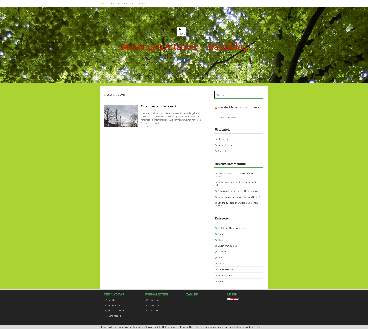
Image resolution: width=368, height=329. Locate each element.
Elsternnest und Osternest (158, 106)
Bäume (221, 234)
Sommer (222, 263)
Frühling (222, 251)
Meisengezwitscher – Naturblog (184, 46)
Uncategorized (225, 275)
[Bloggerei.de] (233, 298)
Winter (221, 281)
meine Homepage (226, 145)
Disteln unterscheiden (225, 117)
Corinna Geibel (225, 173)
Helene (166, 110)
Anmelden (112, 300)
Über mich (142, 3)
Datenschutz (114, 3)
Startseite (222, 151)
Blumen (221, 240)
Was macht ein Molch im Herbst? (244, 197)
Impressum (128, 3)
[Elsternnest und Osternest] (121, 115)
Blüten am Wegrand (227, 245)
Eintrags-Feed (114, 305)
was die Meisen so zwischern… (239, 107)
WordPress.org (114, 315)
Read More (146, 126)
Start (103, 3)
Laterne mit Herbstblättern (245, 191)
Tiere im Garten (225, 269)
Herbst (221, 257)
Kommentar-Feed (116, 310)
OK (258, 327)
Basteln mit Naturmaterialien (232, 228)
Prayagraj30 (223, 191)
